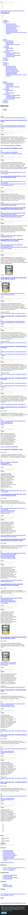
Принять (4, 912)
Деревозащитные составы (12, 29)
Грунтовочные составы (11, 25)
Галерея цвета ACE (10, 54)
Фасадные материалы (11, 28)
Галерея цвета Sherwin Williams (13, 55)
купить (2, 134)
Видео (7, 45)
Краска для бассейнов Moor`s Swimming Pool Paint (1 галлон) (8, 705)
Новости (5, 39)
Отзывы (5, 57)
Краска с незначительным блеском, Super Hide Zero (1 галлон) (7, 423)
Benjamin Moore (9, 48)
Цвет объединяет (10, 42)
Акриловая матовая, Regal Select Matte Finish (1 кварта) (13, 903)
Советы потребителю (8, 40)
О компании (6, 21)
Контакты (5, 60)
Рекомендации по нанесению (13, 44)
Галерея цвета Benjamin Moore (13, 52)
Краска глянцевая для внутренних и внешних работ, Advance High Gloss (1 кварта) (13, 278)
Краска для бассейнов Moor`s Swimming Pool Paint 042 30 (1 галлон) (7, 799)
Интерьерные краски (11, 23)
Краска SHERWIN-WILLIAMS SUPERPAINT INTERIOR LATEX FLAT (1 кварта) (12, 240)
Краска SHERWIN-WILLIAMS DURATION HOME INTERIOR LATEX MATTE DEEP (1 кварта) (13, 208)
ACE (7, 49)
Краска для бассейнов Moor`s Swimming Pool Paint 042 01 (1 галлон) (7, 752)
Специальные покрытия (11, 31)
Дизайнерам (6, 46)
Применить (3, 843)
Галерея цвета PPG (10, 56)
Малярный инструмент (11, 27)
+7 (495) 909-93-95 (12, 868)
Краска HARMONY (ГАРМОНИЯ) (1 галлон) (12, 148)
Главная (5, 20)
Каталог (5, 22)
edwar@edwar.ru (10, 870)
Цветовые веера (9, 43)
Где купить (5, 59)
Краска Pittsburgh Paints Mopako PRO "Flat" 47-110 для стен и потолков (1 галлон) (13, 177)
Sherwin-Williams (10, 50)
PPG (3, 842)
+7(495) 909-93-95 (5, 13)
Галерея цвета (6, 51)
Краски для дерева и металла (12, 26)
